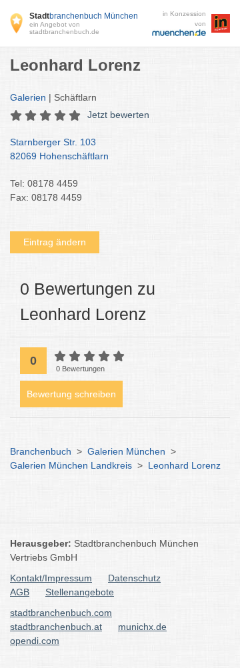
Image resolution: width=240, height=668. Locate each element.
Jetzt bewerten (118, 114)
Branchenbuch (40, 451)
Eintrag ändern (54, 242)
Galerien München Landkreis (71, 465)
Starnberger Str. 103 (59, 149)
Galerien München (126, 451)
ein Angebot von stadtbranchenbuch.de (64, 28)
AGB (19, 592)
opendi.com (34, 640)
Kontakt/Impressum (51, 578)
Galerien (28, 97)
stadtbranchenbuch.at (56, 626)
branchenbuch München (83, 16)
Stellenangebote (79, 592)
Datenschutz (134, 578)
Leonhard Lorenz (184, 465)
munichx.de (142, 626)
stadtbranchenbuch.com (61, 612)
